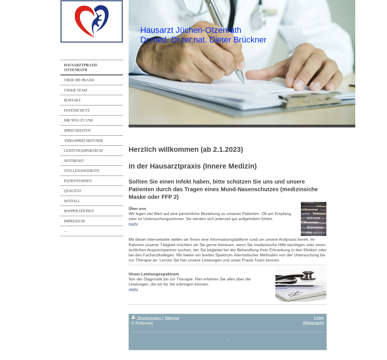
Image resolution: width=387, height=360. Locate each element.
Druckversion (149, 318)
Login (319, 318)
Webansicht (313, 323)
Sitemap (172, 318)
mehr (133, 224)
